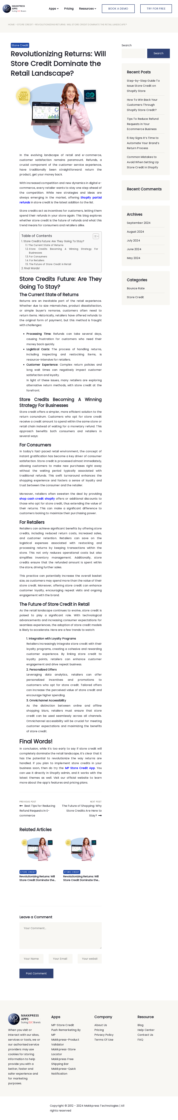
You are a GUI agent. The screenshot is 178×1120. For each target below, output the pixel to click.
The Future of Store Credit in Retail (50, 264)
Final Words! (32, 268)
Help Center (146, 1030)
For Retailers (36, 260)
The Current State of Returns (45, 245)
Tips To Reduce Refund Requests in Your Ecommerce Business (142, 124)
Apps (52, 9)
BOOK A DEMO (118, 9)
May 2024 (133, 258)
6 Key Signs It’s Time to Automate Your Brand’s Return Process (143, 143)
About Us (100, 1025)
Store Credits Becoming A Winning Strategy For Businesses (63, 250)
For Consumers (38, 256)
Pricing (69, 9)
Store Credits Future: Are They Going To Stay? (53, 241)
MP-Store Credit (62, 1025)
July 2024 (133, 241)
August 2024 (135, 232)
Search (127, 45)
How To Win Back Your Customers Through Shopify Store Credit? (142, 105)
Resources (86, 9)
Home (11, 24)
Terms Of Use (103, 1040)
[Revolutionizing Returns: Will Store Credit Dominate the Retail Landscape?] (38, 848)
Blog (140, 1025)
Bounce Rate (136, 288)
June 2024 (134, 249)
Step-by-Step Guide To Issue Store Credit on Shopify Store (143, 86)
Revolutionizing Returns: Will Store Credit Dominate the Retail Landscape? (58, 63)
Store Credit (25, 24)
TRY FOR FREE (156, 9)
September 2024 (139, 223)
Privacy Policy (104, 1035)
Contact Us (145, 1035)
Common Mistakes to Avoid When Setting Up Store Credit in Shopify (143, 162)
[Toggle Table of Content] (94, 236)
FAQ (140, 1040)
